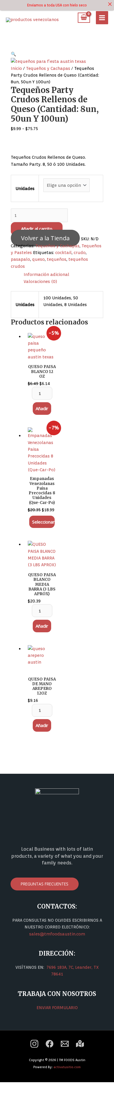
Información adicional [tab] (46, 274)
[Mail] (65, 1044)
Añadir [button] (42, 408)
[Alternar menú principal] (102, 17)
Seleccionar (43, 522)
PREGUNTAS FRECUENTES (44, 884)
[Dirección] (80, 1043)
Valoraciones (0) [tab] (40, 281)
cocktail (63, 252)
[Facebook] (49, 1044)
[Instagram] (34, 1043)
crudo (80, 252)
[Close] (110, 4)
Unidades (24, 188)
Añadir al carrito (36, 229)
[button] (13, 53)
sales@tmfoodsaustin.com (57, 933)
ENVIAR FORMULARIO (57, 1007)
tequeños (56, 259)
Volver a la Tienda (45, 238)
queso (38, 259)
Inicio (16, 68)
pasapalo (20, 259)
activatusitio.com (67, 1067)
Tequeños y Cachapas (48, 68)
